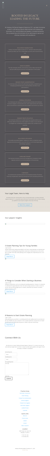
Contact (25, 423)
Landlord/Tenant (25, 408)
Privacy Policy (25, 450)
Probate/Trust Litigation (25, 403)
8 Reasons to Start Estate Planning (18, 315)
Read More (9, 256)
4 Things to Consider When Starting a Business (23, 280)
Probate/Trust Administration (25, 398)
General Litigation (25, 400)
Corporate (25, 410)
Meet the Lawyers (25, 205)
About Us (25, 415)
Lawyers (25, 420)
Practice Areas (25, 418)
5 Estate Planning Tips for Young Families (21, 245)
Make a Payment (25, 425)
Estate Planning (25, 395)
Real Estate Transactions (25, 393)
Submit (8, 378)
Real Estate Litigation (25, 405)
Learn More (25, 57)
